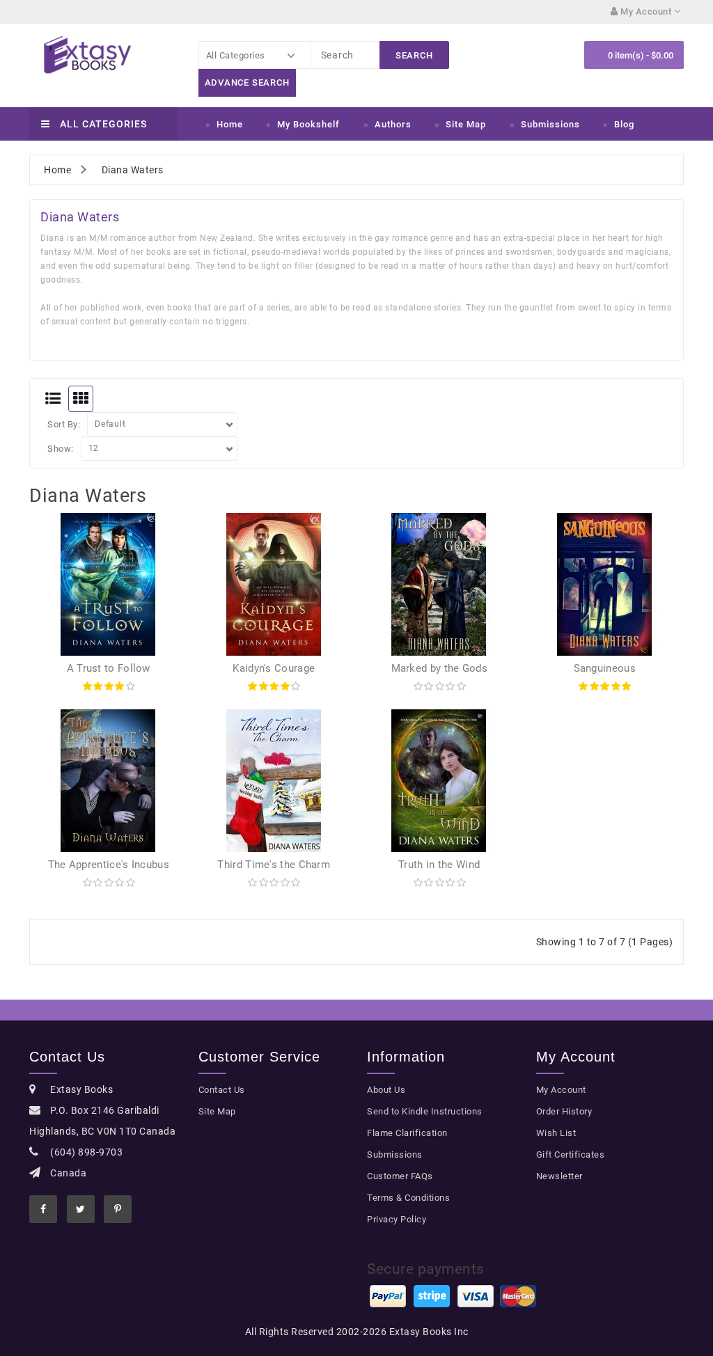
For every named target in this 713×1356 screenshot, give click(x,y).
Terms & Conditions (408, 1197)
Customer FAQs (400, 1176)
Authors (393, 124)
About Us (386, 1090)
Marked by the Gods (439, 668)
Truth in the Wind (439, 864)
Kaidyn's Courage (274, 668)
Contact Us (221, 1090)
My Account (561, 1090)
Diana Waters (133, 169)
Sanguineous (605, 668)
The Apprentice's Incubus (108, 864)
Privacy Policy (396, 1219)
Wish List (556, 1133)
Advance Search (247, 82)
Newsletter (559, 1176)
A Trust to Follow (108, 668)
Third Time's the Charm (273, 864)
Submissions (550, 124)
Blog (624, 124)
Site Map (466, 124)
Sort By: (63, 424)
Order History (564, 1111)
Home (230, 124)
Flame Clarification (407, 1133)
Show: (60, 448)
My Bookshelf (308, 124)
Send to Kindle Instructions (425, 1111)
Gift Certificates (570, 1154)
